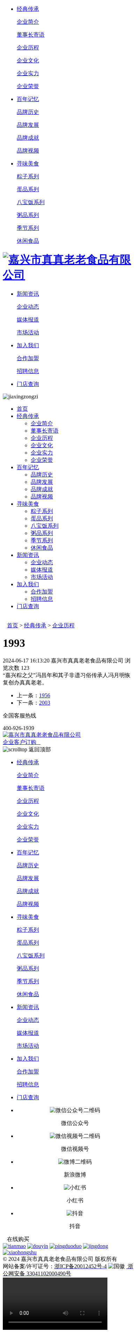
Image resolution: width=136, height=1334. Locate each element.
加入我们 (28, 345)
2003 (44, 703)
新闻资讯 (28, 294)
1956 (44, 695)
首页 (22, 409)
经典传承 (28, 9)
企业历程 (63, 625)
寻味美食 (28, 163)
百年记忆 (28, 99)
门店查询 (28, 384)
